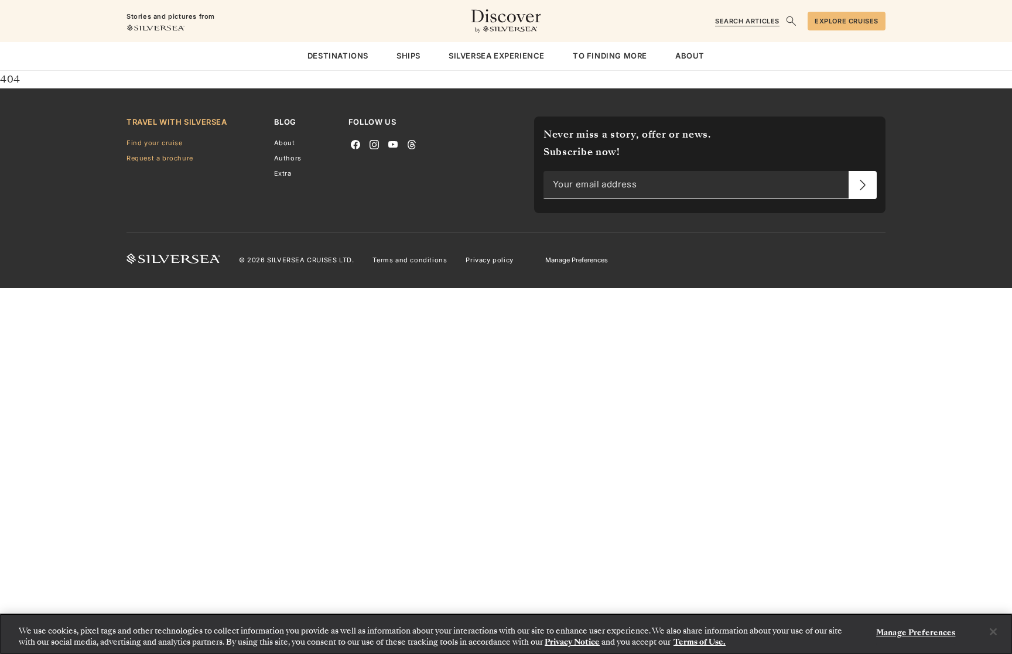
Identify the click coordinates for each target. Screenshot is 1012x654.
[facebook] (355, 143)
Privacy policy (489, 260)
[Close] (993, 632)
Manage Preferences (576, 260)
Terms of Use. (699, 642)
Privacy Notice (572, 642)
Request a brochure (159, 158)
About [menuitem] (690, 55)
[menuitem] (337, 56)
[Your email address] (863, 185)
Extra (283, 173)
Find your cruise (154, 143)
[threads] (412, 143)
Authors (288, 158)
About (284, 143)
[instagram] (374, 143)
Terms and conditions (409, 260)
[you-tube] (393, 143)
